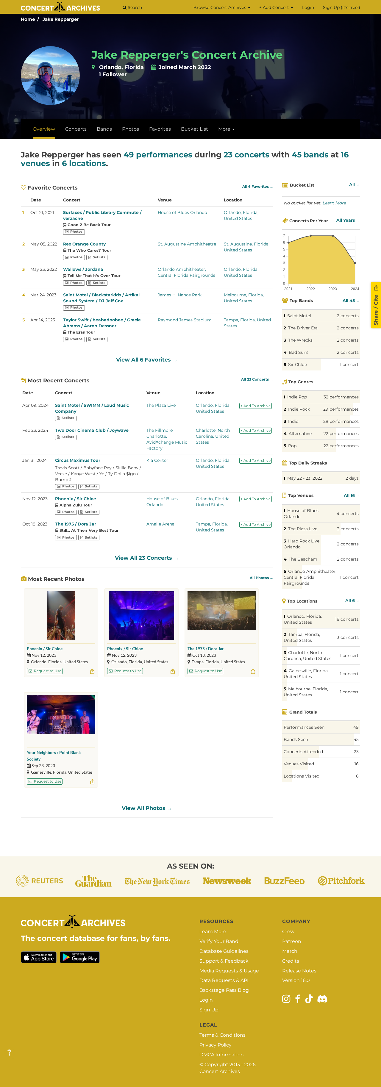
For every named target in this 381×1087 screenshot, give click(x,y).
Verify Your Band (218, 941)
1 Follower (113, 74)
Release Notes (299, 971)
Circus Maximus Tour (77, 460)
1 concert (349, 364)
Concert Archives (219, 1071)
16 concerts (347, 619)
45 (356, 739)
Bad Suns (298, 352)
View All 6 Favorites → (147, 359)
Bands (104, 129)
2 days (352, 478)
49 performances (158, 154)
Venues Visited (299, 764)
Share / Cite (376, 309)
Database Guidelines (224, 951)
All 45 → (351, 300)
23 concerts (246, 154)
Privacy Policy (215, 1045)
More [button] (225, 129)
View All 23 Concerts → (147, 558)
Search (134, 7)
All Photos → (261, 578)
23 (356, 751)
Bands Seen (296, 739)
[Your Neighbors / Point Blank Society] (61, 719)
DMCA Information (221, 1055)
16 (357, 764)
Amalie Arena (160, 524)
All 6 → (352, 600)
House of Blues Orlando (182, 212)
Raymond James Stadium (185, 320)
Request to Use (47, 671)
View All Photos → (147, 808)
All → (354, 184)
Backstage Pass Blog (224, 990)
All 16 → (352, 495)
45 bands (310, 154)
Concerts (76, 129)
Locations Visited (301, 776)
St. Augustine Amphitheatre (187, 244)
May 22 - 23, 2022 (304, 478)
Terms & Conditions (222, 1035)
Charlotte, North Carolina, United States (213, 436)
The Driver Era (303, 328)
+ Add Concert (274, 7)
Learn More (334, 203)
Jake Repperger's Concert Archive (187, 54)
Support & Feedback (224, 961)
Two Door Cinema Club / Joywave (92, 430)
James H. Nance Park (180, 295)
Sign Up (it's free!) (341, 7)
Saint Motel (299, 315)
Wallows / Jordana (83, 269)
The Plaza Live (161, 405)
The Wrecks (300, 340)
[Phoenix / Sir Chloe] (61, 615)
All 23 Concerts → (257, 379)
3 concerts (348, 528)
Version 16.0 (296, 980)
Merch (289, 951)
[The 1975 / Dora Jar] (222, 615)
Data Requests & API (224, 980)
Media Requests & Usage (229, 971)
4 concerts (348, 513)
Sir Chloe (297, 364)
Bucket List (194, 129)
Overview (44, 129)
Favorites (160, 129)
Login (308, 7)
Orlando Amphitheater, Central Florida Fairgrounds (310, 577)
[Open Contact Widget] (9, 1053)
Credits (290, 961)
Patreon (291, 941)
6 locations (84, 163)
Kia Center (157, 460)
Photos (130, 129)
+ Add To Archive (256, 405)
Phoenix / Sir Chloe (75, 498)
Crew (288, 931)
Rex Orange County (84, 244)
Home (28, 19)
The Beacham (303, 559)
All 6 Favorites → (257, 186)
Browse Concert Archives (220, 7)
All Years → (348, 220)
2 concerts (348, 315)
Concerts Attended (303, 751)
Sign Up (208, 1010)
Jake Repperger (61, 19)
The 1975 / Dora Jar (75, 524)
